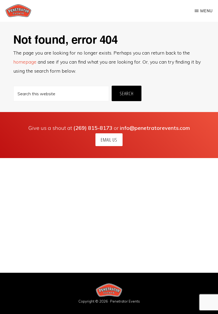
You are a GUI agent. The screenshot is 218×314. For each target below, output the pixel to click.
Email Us (109, 140)
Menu (206, 10)
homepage (24, 62)
